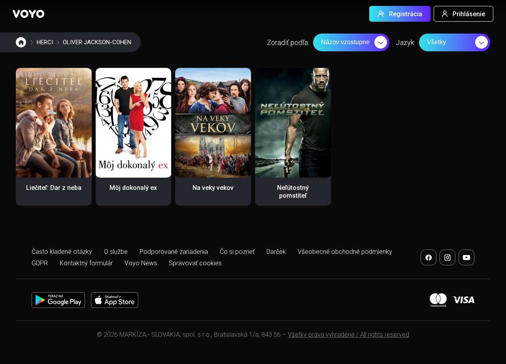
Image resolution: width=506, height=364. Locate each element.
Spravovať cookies (195, 263)
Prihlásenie (469, 14)
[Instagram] (447, 257)
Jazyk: (405, 42)
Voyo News (141, 263)
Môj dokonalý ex (133, 187)
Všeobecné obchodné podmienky (345, 251)
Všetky (436, 42)
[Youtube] (466, 257)
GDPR (40, 263)
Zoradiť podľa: (288, 42)
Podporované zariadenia (174, 251)
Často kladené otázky (62, 251)
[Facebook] (428, 257)
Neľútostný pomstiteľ (293, 191)
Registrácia (405, 14)
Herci (45, 42)
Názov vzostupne (345, 42)
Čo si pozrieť (237, 251)
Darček (276, 251)
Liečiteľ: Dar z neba (53, 187)
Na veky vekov (213, 187)
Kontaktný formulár (86, 263)
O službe (116, 251)
